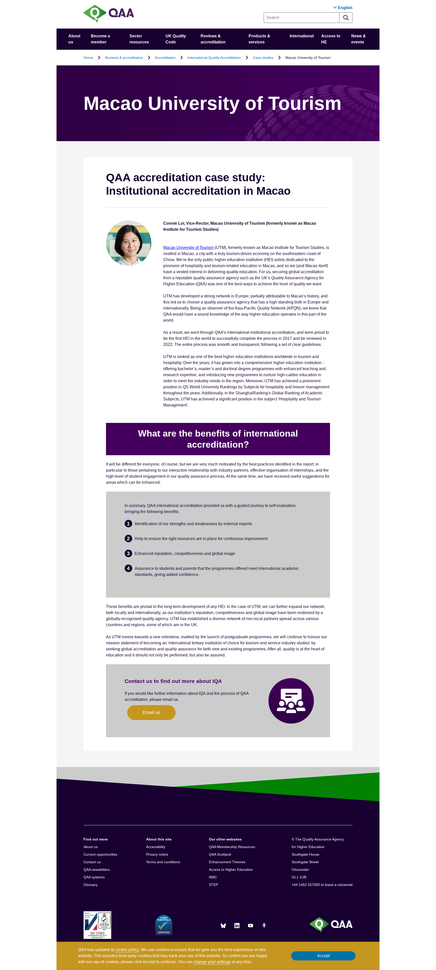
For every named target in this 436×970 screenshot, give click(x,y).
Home (88, 58)
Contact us (92, 862)
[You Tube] (250, 925)
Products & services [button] (259, 39)
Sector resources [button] (139, 39)
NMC (213, 877)
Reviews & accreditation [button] (213, 39)
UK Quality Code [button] (176, 39)
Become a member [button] (100, 39)
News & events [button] (358, 39)
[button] (342, 8)
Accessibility (155, 847)
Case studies (263, 58)
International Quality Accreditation (214, 58)
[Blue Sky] (223, 925)
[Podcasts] (264, 925)
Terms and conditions (163, 862)
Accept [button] (323, 956)
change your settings (212, 962)
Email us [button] (151, 712)
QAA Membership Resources (232, 847)
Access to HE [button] (330, 39)
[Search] (345, 17)
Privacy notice (157, 854)
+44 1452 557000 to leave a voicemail (322, 885)
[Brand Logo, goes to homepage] (109, 14)
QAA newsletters (97, 869)
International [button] (302, 36)
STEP (213, 885)
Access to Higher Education (231, 869)
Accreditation (165, 58)
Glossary (91, 885)
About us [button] (74, 39)
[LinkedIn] (236, 925)
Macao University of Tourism (188, 247)
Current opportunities (100, 854)
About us (91, 847)
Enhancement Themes (227, 862)
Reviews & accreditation (124, 58)
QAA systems (94, 877)
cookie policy (127, 950)
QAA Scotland (220, 854)
